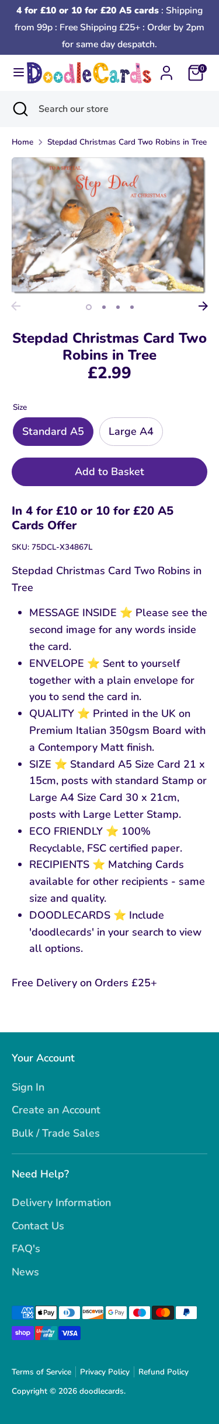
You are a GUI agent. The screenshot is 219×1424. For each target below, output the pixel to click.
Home (22, 141)
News (25, 1272)
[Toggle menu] (13, 73)
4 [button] (132, 307)
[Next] (203, 306)
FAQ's (26, 1249)
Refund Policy (163, 1371)
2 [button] (104, 307)
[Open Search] (19, 109)
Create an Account (56, 1110)
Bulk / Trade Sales (56, 1133)
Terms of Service (41, 1371)
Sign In (28, 1087)
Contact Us (38, 1226)
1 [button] (89, 307)
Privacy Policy (105, 1371)
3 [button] (118, 307)
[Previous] (16, 306)
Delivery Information (61, 1202)
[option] (109, 226)
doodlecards (101, 1391)
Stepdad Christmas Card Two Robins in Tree (127, 141)
